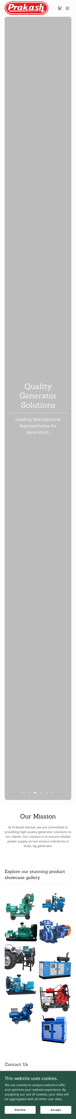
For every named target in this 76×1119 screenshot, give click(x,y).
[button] (67, 8)
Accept (56, 1110)
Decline (20, 1110)
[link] (26, 8)
